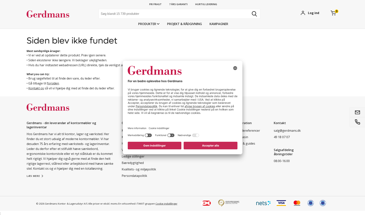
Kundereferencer (248, 130)
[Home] (55, 14)
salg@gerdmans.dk (287, 130)
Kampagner (218, 24)
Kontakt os (36, 88)
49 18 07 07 (282, 137)
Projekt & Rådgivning (184, 24)
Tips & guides (245, 143)
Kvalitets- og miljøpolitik (139, 169)
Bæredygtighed (133, 163)
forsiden (53, 83)
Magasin (242, 137)
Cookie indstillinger (166, 203)
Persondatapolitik (134, 176)
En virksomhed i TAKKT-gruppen (136, 203)
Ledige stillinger (133, 156)
